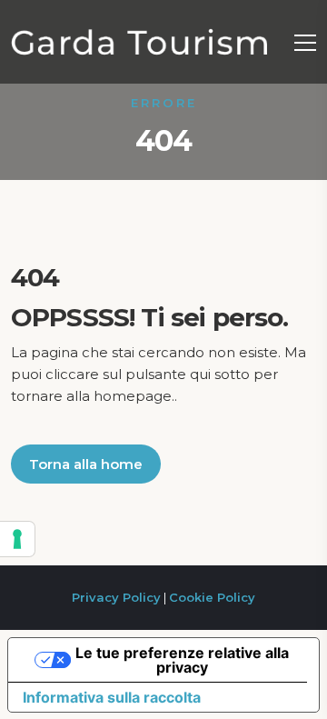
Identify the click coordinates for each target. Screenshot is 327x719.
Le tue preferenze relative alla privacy (182, 660)
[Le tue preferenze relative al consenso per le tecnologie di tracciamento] (17, 539)
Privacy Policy (116, 597)
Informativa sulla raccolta (112, 697)
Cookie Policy (212, 597)
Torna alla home (86, 464)
